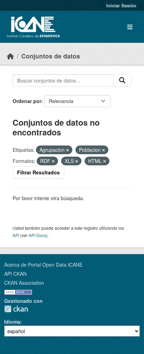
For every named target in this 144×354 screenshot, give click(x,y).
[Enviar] (122, 80)
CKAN (16, 309)
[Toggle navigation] (130, 27)
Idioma (12, 321)
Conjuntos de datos (50, 56)
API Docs (37, 235)
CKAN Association (24, 282)
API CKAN (15, 273)
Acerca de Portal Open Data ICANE (43, 264)
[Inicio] (10, 56)
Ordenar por (27, 100)
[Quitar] (67, 150)
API (16, 235)
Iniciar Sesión (121, 5)
